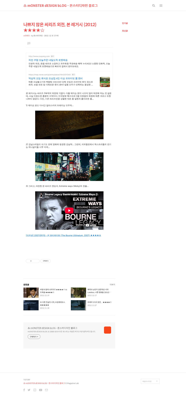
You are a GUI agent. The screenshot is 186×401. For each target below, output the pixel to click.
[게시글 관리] (36, 261)
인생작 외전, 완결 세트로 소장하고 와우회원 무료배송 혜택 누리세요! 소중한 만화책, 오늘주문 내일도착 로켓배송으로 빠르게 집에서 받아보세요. (69, 65)
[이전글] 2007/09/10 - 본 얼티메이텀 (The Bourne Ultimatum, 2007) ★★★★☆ (63, 235)
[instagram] (34, 390)
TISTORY (26, 379)
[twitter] (29, 390)
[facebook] (24, 390)
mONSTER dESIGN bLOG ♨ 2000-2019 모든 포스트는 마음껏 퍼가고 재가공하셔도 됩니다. (62, 331)
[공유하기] (33, 261)
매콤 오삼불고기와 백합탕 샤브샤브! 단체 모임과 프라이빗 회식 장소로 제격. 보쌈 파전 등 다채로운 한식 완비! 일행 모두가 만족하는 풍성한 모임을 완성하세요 (61, 83)
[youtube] (40, 390)
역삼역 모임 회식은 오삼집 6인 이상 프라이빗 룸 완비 (56, 78)
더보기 (112, 284)
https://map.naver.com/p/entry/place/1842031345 (50, 74)
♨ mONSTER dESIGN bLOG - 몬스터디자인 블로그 (60, 5)
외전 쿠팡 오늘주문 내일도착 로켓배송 (48, 60)
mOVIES (26, 35)
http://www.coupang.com (39, 56)
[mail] (46, 390)
